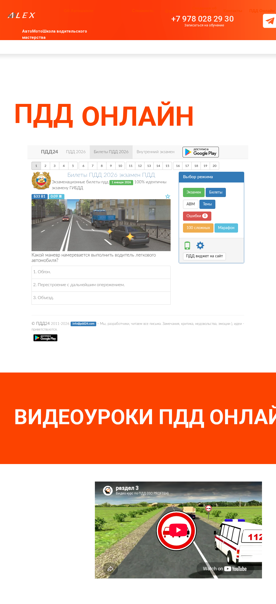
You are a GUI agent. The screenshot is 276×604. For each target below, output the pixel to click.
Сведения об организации (204, 11)
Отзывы (173, 11)
